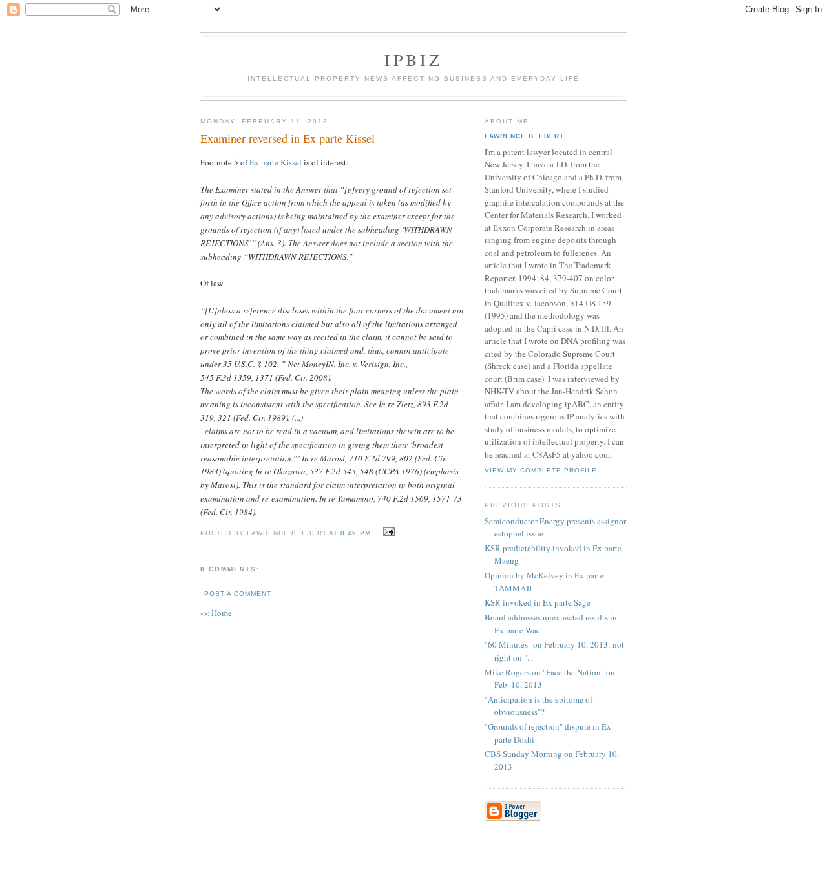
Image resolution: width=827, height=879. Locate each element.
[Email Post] (387, 532)
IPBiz (413, 59)
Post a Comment (237, 593)
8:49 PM (355, 532)
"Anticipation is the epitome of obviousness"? (538, 706)
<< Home (216, 613)
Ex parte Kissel (275, 162)
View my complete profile (541, 470)
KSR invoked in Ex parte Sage (538, 602)
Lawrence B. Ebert (524, 136)
